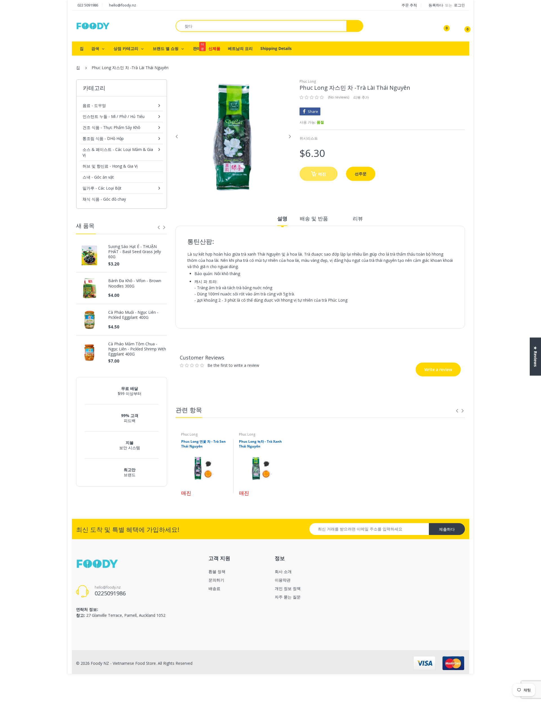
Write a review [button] (426, 336)
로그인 (459, 5)
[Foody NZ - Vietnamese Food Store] (93, 25)
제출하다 (447, 529)
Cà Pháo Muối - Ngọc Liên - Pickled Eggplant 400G (133, 315)
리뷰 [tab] (358, 218)
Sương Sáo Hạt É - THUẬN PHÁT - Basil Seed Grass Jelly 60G (134, 251)
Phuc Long (308, 81)
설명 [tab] (282, 218)
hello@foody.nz (122, 5)
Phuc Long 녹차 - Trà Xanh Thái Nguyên (260, 444)
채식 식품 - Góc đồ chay (104, 199)
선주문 (361, 173)
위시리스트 (309, 138)
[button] (312, 97)
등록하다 (436, 5)
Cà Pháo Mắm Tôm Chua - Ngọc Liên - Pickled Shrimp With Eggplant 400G (137, 349)
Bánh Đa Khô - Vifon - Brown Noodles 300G (134, 283)
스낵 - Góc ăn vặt (98, 177)
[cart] (463, 26)
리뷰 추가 (361, 97)
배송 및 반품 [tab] (314, 218)
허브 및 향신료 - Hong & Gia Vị (110, 166)
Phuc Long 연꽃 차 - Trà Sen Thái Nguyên (203, 444)
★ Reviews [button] (535, 356)
